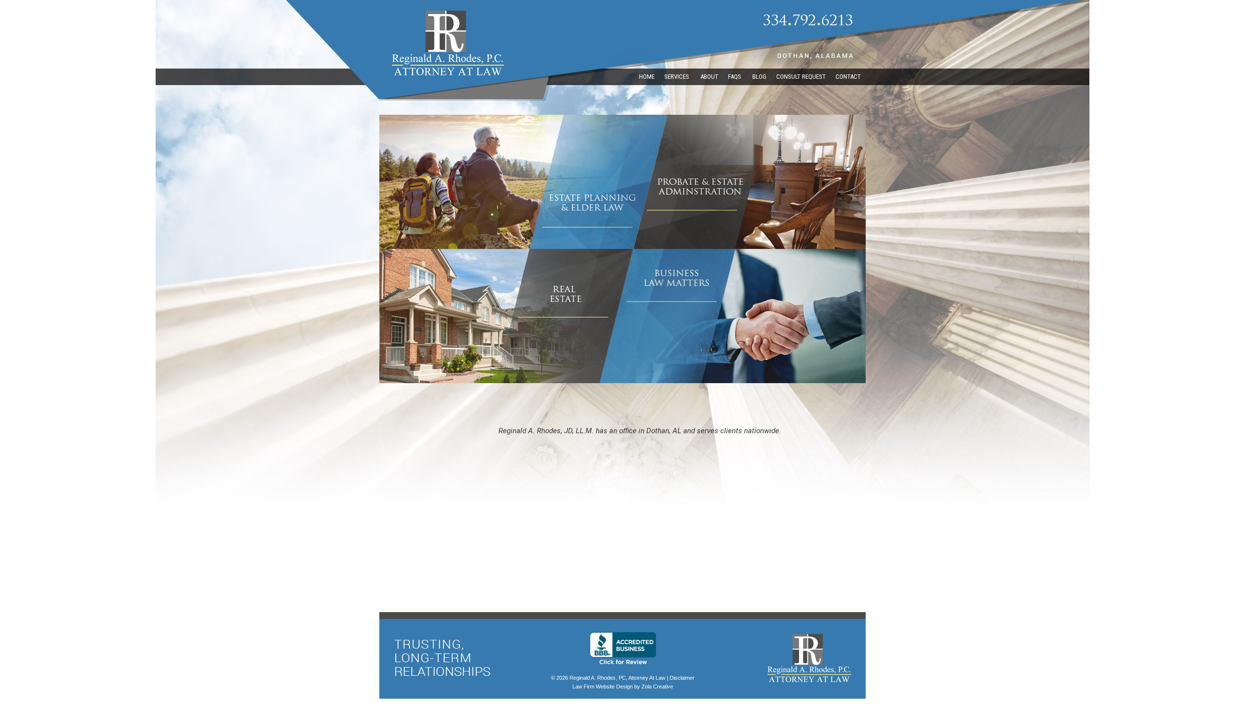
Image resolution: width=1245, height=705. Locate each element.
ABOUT (709, 76)
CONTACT (848, 76)
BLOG (759, 76)
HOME (647, 76)
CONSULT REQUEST (801, 76)
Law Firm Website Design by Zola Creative (622, 686)
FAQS (735, 76)
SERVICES (677, 76)
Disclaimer (682, 678)
